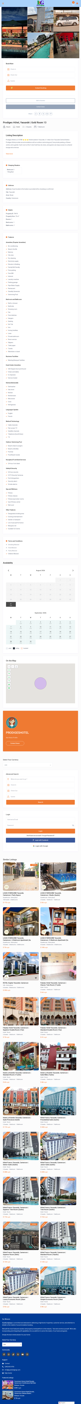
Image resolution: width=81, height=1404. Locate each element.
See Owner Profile (11, 737)
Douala (22, 1385)
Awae (11, 195)
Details (10, 210)
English (63, 1403)
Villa (4, 985)
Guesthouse (6, 897)
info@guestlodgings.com (12, 1370)
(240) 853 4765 (9, 1366)
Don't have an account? (34, 835)
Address (11, 185)
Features (11, 237)
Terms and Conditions (15, 541)
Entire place (14, 897)
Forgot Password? (48, 835)
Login (40, 831)
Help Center (8, 1373)
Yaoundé (12, 192)
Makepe (16, 1385)
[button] (40, 683)
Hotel (18, 127)
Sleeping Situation (14, 165)
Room (8, 127)
